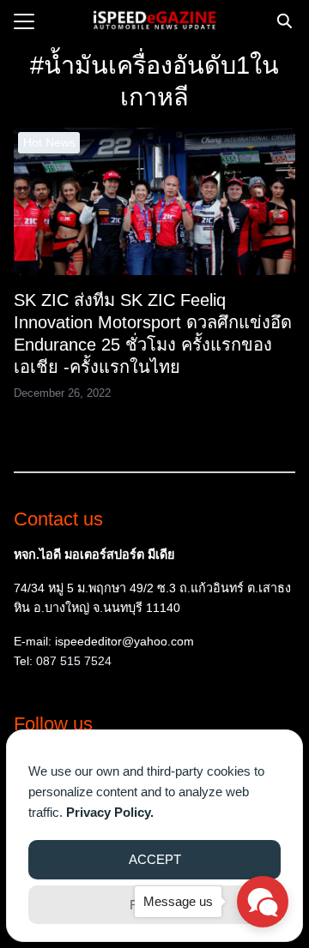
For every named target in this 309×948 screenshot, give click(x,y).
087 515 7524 (74, 661)
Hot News (49, 142)
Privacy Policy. (110, 812)
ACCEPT (155, 859)
